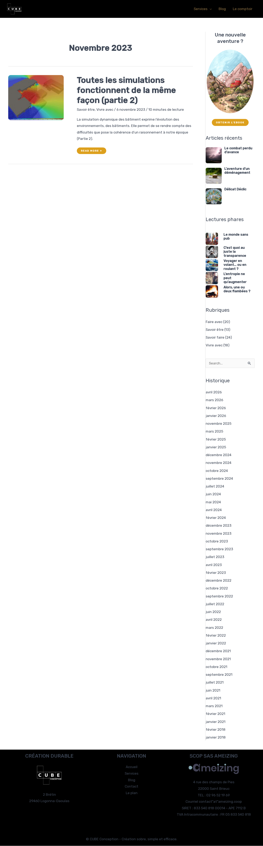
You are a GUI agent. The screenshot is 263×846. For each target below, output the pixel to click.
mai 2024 (213, 502)
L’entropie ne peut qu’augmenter (235, 278)
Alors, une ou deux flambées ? (237, 289)
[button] (210, 9)
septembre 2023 (219, 549)
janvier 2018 (216, 737)
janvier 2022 (216, 643)
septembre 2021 (219, 674)
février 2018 (215, 729)
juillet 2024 (215, 486)
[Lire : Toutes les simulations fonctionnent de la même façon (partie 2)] (36, 97)
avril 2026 (214, 392)
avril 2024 (214, 510)
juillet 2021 (215, 682)
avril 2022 (214, 620)
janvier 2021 (215, 722)
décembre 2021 (218, 651)
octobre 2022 (217, 588)
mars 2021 (214, 706)
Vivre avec (104, 109)
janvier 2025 (216, 447)
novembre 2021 (218, 659)
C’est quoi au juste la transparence (235, 252)
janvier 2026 (216, 416)
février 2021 (215, 714)
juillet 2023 (215, 557)
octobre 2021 (216, 667)
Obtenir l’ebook (230, 122)
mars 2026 (214, 400)
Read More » (93, 151)
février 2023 (216, 573)
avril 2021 (213, 698)
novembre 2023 (218, 533)
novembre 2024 (218, 463)
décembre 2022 (218, 580)
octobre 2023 (217, 541)
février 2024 (216, 518)
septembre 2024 (219, 478)
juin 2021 (213, 690)
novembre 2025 (218, 423)
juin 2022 (213, 612)
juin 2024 (213, 494)
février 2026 (216, 408)
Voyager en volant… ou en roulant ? (235, 265)
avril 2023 (214, 565)
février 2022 (216, 635)
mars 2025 (214, 431)
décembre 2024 (218, 455)
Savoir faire (215, 337)
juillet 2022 (215, 604)
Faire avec (214, 322)
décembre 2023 (218, 525)
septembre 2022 (219, 596)
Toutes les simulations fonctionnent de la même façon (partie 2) (126, 90)
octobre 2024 (217, 471)
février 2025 (216, 439)
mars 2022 (214, 628)
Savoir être (86, 109)
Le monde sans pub (236, 236)
